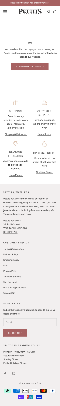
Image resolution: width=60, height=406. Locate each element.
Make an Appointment (14, 287)
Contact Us (9, 293)
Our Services (10, 282)
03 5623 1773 (10, 232)
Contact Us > (44, 134)
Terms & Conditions (13, 249)
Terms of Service (12, 276)
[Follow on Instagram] (13, 373)
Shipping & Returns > (16, 134)
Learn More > (16, 175)
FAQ (5, 265)
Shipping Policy (11, 260)
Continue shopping (30, 66)
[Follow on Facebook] (5, 373)
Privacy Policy (10, 271)
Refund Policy (10, 254)
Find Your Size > (44, 172)
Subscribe (15, 333)
